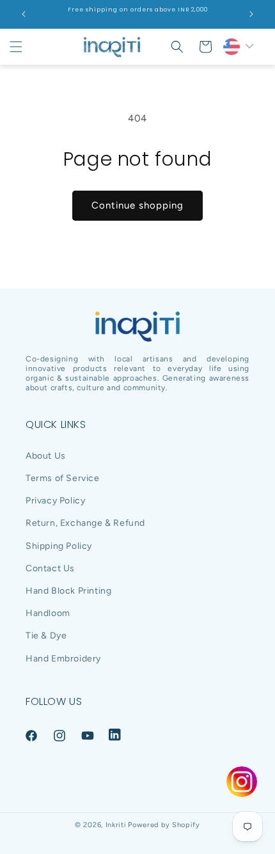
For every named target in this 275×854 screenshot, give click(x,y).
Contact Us (50, 568)
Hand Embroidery (63, 658)
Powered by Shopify (164, 825)
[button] (16, 47)
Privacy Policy (55, 500)
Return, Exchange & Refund (85, 523)
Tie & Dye (46, 635)
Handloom (48, 613)
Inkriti (116, 825)
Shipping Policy (59, 546)
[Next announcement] (251, 14)
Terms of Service (63, 478)
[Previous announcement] (24, 14)
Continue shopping (137, 205)
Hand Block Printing (68, 590)
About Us (46, 455)
